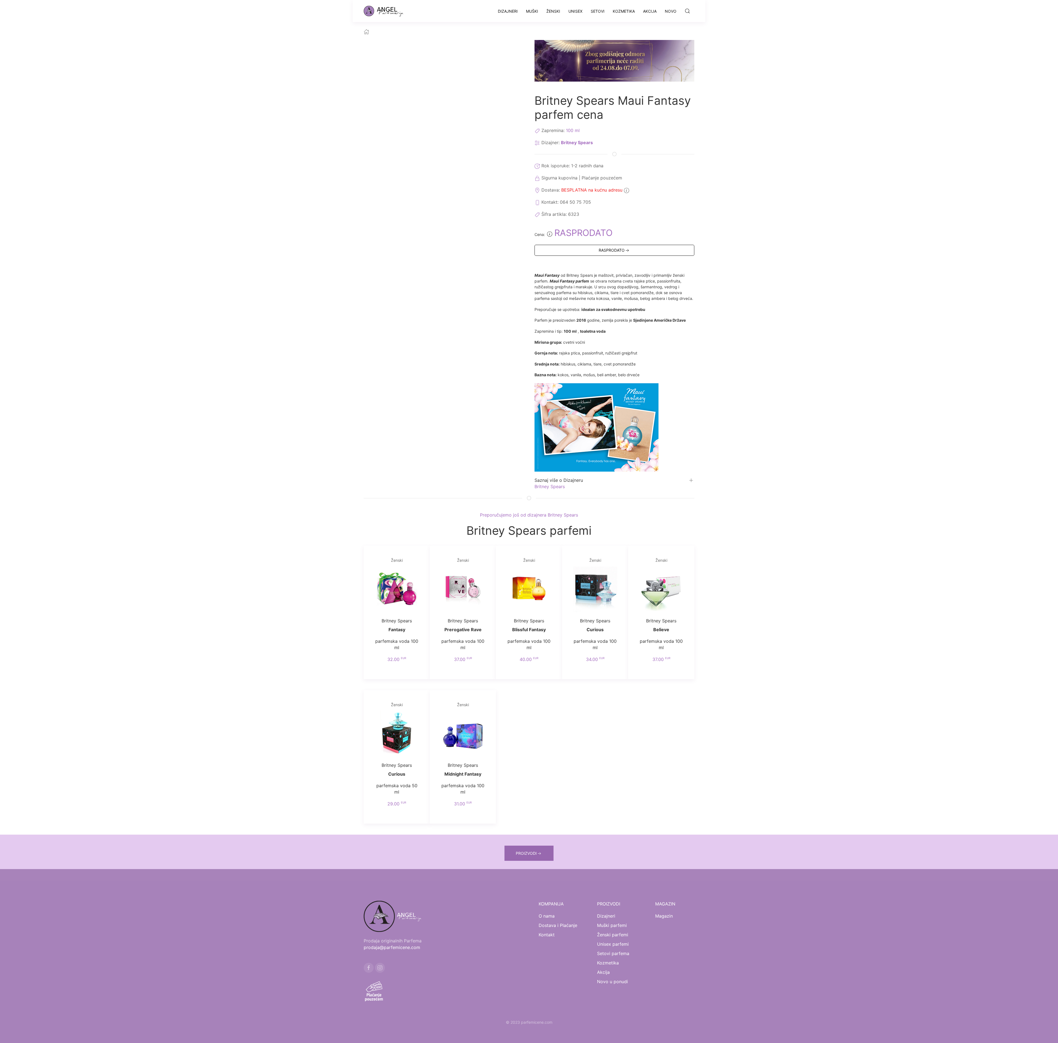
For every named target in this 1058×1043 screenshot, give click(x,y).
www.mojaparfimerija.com (478, 1028)
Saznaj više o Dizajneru (559, 480)
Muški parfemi (612, 925)
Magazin (664, 916)
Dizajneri (508, 11)
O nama (547, 916)
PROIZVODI (526, 853)
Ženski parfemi (612, 934)
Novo (670, 11)
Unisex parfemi (613, 944)
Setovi (597, 11)
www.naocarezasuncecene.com (574, 1028)
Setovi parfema (613, 953)
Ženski (553, 11)
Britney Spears (577, 142)
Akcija (650, 11)
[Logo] (387, 11)
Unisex (575, 11)
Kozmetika (624, 11)
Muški (532, 11)
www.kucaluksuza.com (523, 1028)
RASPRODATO (612, 250)
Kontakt (547, 934)
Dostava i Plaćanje (558, 925)
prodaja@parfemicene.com (392, 947)
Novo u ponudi (612, 981)
